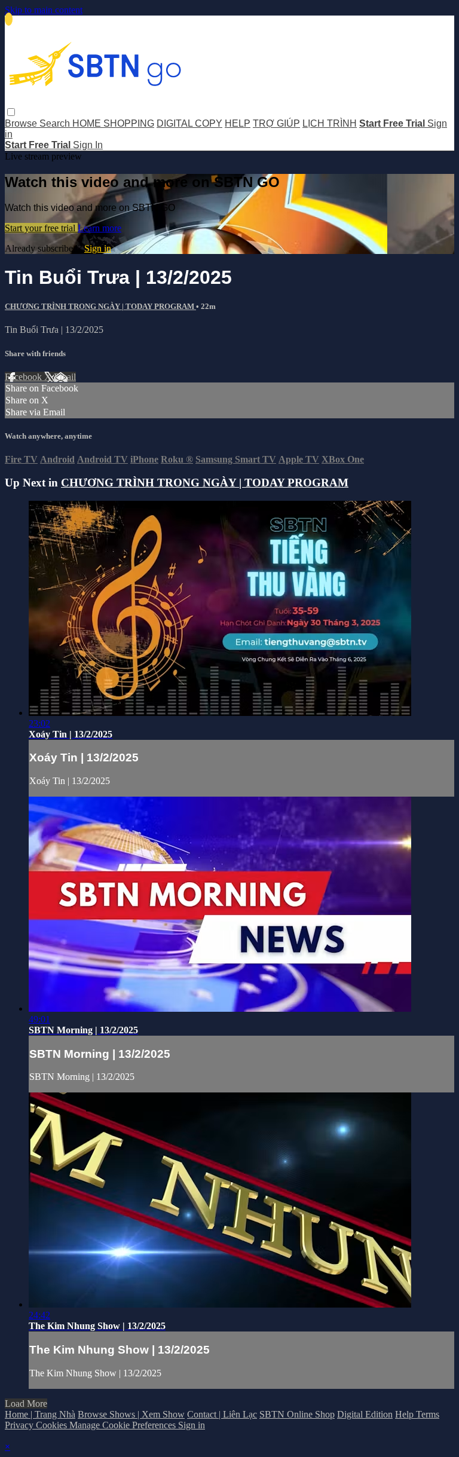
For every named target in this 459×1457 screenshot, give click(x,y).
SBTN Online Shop (297, 1414)
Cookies (52, 1425)
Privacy (20, 1425)
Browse (22, 123)
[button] (11, 112)
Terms (427, 1414)
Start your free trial (41, 228)
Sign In (88, 145)
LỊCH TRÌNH (329, 123)
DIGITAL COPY (189, 123)
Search (55, 123)
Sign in (97, 248)
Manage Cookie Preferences (123, 1425)
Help (405, 1414)
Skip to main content (43, 10)
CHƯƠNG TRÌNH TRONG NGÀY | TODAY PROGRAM (100, 306)
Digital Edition (365, 1414)
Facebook (24, 377)
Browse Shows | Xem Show (131, 1414)
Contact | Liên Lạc (222, 1414)
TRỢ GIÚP (276, 123)
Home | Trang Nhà (40, 1414)
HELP (237, 123)
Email (65, 377)
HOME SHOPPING (113, 123)
